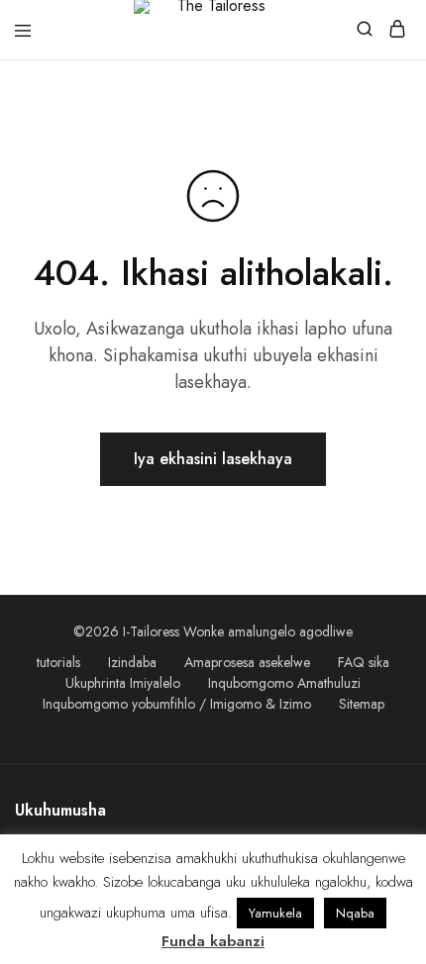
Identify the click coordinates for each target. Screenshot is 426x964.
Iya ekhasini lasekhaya (213, 458)
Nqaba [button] (355, 913)
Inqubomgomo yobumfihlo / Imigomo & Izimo (177, 704)
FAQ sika (363, 662)
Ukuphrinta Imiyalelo (122, 683)
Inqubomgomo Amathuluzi (284, 683)
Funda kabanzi (213, 941)
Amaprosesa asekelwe (247, 662)
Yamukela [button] (275, 913)
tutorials (58, 662)
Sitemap (361, 704)
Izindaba (132, 662)
